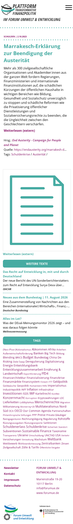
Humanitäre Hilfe (38, 385)
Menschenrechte (47, 402)
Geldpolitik (60, 381)
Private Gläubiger (56, 415)
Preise (42, 415)
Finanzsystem (31, 381)
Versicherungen (12, 439)
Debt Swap (19, 361)
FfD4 (45, 373)
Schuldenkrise (20, 154)
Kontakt (9, 474)
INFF (23, 389)
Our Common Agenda (37, 411)
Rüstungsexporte (33, 423)
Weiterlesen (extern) (19, 130)
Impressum (11, 480)
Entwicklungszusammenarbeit (23, 369)
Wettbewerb (10, 443)
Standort (62, 426)
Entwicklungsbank (26, 365)
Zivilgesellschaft (12, 447)
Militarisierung (11, 406)
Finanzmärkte (12, 381)
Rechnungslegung (32, 419)
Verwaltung (27, 439)
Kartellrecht (43, 393)
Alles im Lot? (12, 319)
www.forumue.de (47, 493)
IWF (32, 393)
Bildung (60, 353)
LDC (62, 397)
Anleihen (61, 349)
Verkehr (65, 435)
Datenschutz (12, 485)
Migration (65, 402)
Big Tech (49, 353)
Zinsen (65, 443)
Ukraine (23, 435)
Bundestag (41, 357)
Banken (38, 353)
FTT (50, 381)
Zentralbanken (51, 443)
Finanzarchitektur (14, 378)
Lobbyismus (27, 402)
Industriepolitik (12, 389)
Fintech (44, 381)
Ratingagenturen (12, 419)
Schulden (9, 36)
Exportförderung (32, 373)
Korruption (31, 398)
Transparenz (10, 435)
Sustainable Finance (36, 431)
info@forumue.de (47, 488)
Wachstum (40, 439)
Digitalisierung (54, 361)
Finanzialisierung (38, 378)
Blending (9, 357)
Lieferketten (11, 402)
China (53, 357)
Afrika (52, 349)
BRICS (18, 357)
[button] (7, 517)
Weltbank (54, 439)
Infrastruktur (46, 389)
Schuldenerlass (14, 427)
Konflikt (55, 393)
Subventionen (12, 431)
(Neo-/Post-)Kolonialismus (17, 349)
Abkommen (39, 349)
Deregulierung (35, 361)
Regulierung (50, 419)
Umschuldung (36, 435)
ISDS (26, 393)
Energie (8, 365)
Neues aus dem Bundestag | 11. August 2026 (35, 297)
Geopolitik (23, 385)
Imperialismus (57, 385)
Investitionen (12, 393)
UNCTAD (50, 435)
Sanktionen (50, 423)
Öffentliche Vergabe (50, 447)
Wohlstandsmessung (29, 443)
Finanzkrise (57, 378)
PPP (34, 415)
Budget (28, 357)
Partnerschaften (61, 411)
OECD (18, 411)
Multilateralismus (47, 406)
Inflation (32, 389)
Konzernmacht (14, 398)
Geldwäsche (9, 385)
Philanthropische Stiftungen (17, 415)
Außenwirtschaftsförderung (18, 353)
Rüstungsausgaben (13, 422)
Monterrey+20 (27, 406)
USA (58, 435)
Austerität (39, 154)
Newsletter (11, 468)
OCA (11, 410)
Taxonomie (59, 431)
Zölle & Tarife (30, 447)
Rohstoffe (64, 419)
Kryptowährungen (48, 398)
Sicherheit (52, 426)
